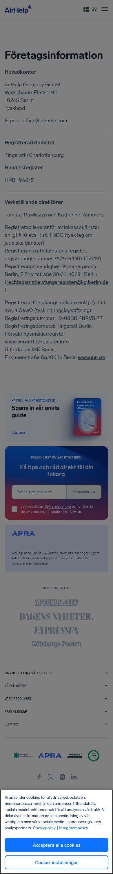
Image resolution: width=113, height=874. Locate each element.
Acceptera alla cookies (57, 845)
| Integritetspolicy (72, 827)
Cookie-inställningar (56, 862)
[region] (56, 832)
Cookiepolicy (44, 827)
